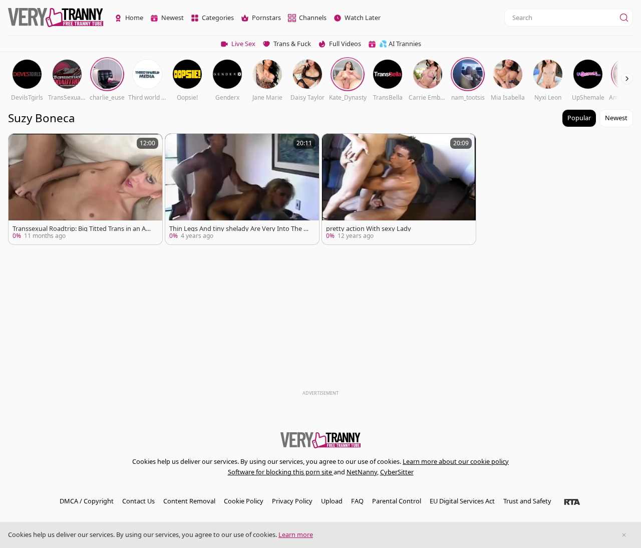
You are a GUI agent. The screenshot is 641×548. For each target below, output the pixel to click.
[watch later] (21, 146)
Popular (579, 117)
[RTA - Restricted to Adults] (572, 501)
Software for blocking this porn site (281, 471)
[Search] (623, 17)
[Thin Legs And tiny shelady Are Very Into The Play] (242, 189)
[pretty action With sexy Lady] (399, 189)
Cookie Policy (243, 500)
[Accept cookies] (624, 535)
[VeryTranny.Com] (55, 18)
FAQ (357, 500)
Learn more (295, 534)
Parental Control (396, 500)
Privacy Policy (292, 500)
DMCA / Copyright (87, 500)
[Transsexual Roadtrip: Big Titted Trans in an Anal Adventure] (85, 189)
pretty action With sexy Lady (368, 228)
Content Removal (189, 500)
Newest (616, 117)
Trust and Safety (527, 500)
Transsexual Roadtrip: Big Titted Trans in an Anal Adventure (83, 228)
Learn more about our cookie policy (456, 461)
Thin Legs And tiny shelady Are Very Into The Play (239, 228)
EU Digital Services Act (462, 500)
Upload (332, 500)
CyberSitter (397, 471)
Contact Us (138, 500)
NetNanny (362, 471)
